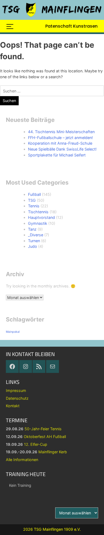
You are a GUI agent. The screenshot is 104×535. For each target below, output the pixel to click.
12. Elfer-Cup (35, 444)
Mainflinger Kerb (52, 452)
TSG (32, 200)
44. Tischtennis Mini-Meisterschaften (61, 131)
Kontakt (12, 405)
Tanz (32, 229)
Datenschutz (17, 398)
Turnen (34, 240)
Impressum (16, 390)
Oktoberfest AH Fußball (45, 436)
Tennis (33, 206)
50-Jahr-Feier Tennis (43, 428)
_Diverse (35, 235)
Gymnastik (37, 223)
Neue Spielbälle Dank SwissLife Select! (62, 149)
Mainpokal (13, 332)
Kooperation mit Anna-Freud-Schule (60, 143)
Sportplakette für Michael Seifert (57, 155)
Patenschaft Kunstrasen (71, 26)
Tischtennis (38, 211)
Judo (32, 246)
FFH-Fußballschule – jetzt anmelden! (60, 137)
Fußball (34, 194)
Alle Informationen (22, 459)
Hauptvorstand (41, 217)
